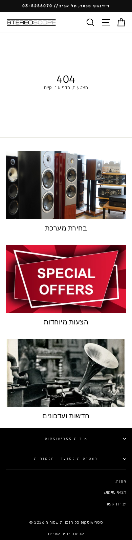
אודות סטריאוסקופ (66, 438)
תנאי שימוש (115, 492)
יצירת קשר (116, 503)
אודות (120, 481)
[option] (66, 6)
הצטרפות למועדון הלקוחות (66, 458)
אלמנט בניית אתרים (66, 534)
